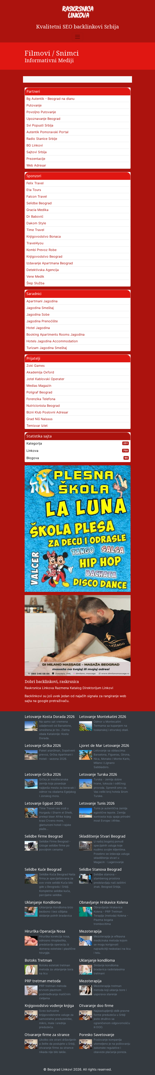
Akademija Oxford (40, 372)
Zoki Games (35, 366)
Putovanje (34, 105)
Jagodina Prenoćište (42, 321)
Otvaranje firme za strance (47, 1034)
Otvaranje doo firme (96, 1005)
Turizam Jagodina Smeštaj (46, 348)
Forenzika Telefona (40, 399)
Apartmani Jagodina (42, 301)
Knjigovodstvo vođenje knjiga (49, 1005)
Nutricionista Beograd (43, 406)
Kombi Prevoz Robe (41, 250)
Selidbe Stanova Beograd (100, 869)
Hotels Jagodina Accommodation (52, 341)
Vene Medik (35, 276)
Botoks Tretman (38, 960)
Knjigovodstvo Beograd (44, 256)
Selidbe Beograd (39, 203)
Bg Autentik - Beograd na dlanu (50, 99)
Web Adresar (36, 165)
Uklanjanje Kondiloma (43, 902)
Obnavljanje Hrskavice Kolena (103, 902)
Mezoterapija (90, 931)
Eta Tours (33, 190)
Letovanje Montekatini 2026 (102, 716)
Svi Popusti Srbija (39, 125)
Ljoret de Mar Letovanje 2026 (104, 745)
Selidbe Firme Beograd (44, 836)
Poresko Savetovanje (96, 1034)
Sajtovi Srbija (36, 152)
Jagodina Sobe (37, 314)
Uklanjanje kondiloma (97, 960)
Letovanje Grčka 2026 (43, 745)
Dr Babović (34, 216)
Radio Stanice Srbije (41, 139)
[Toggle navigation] (77, 37)
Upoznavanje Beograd (43, 119)
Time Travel (35, 230)
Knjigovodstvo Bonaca (43, 236)
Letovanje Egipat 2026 (43, 803)
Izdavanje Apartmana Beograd (49, 263)
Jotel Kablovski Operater (45, 379)
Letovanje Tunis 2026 (97, 803)
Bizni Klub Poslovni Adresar (47, 412)
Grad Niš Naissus (39, 419)
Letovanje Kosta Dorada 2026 (50, 716)
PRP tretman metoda (43, 980)
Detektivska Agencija (42, 270)
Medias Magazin (38, 386)
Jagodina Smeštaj (40, 308)
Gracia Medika (37, 210)
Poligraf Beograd (39, 392)
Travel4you (34, 243)
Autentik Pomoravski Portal (47, 132)
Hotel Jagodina (38, 328)
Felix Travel (35, 183)
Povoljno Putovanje (41, 112)
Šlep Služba (35, 283)
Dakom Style (36, 223)
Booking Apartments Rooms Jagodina (55, 334)
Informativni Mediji (49, 60)
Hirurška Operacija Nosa (45, 931)
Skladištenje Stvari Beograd (102, 836)
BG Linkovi (34, 145)
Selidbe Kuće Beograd (43, 869)
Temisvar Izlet (37, 426)
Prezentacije (35, 159)
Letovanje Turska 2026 (98, 774)
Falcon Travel (36, 196)
